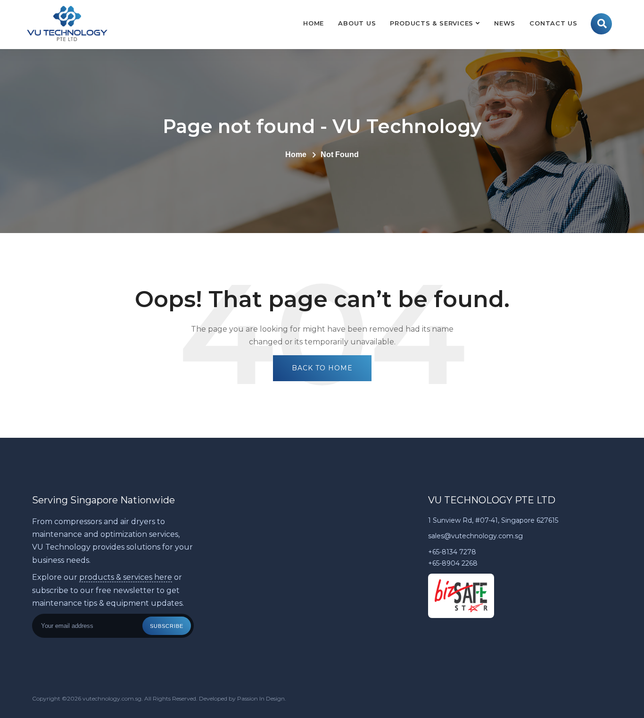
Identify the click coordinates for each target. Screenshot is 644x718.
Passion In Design (261, 698)
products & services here (125, 577)
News (504, 23)
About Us (357, 23)
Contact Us (553, 23)
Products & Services (431, 23)
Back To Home (322, 368)
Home (313, 23)
